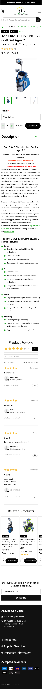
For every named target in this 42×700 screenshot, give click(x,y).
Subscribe (21, 598)
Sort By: (25, 362)
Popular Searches (14, 646)
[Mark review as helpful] (35, 385)
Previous (2, 100)
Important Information (17, 652)
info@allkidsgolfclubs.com (14, 617)
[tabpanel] (10, 541)
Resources (10, 640)
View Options (12, 561)
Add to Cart (33, 125)
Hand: (5, 110)
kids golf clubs (9, 232)
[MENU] (39, 11)
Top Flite (21, 31)
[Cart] (2, 11)
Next (40, 100)
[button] (28, 348)
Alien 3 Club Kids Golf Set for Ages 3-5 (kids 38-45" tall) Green (28, 541)
